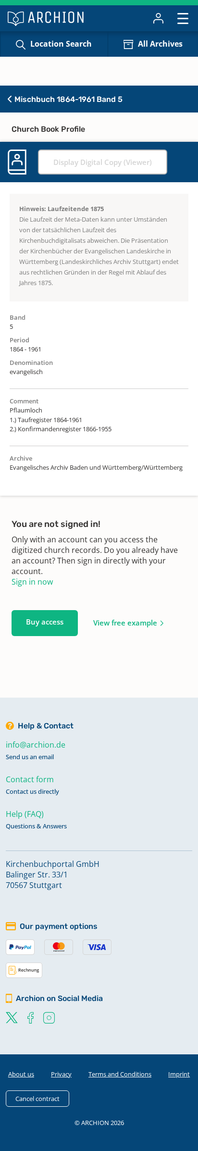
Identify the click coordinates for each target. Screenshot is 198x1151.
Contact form (30, 779)
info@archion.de (35, 744)
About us (21, 1074)
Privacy (61, 1074)
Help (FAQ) (25, 814)
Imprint (179, 1074)
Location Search (61, 43)
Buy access (44, 621)
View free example (125, 622)
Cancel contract (37, 1098)
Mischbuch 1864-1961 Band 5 (67, 99)
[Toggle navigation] (183, 18)
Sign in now (32, 581)
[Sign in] (158, 18)
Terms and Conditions (119, 1074)
